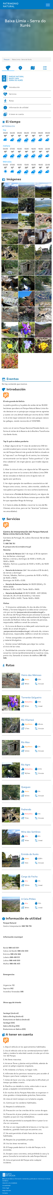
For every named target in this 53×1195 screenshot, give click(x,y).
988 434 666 (15, 954)
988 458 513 (15, 957)
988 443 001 (14, 948)
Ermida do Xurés (30, 854)
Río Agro (25, 765)
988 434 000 (22, 951)
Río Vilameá (27, 720)
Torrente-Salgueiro (31, 698)
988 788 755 (27, 926)
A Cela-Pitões (28, 899)
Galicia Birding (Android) (13, 1016)
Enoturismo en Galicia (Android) (16, 1020)
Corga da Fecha (29, 877)
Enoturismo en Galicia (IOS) (14, 1029)
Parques (7, 59)
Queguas (25, 787)
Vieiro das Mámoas (31, 675)
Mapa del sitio (6, 1190)
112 (13, 985)
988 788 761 (10, 544)
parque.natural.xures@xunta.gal (18, 547)
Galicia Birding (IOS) (11, 1026)
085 (21, 992)
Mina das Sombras (31, 832)
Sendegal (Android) (11, 1013)
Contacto (5, 1193)
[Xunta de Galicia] (9, 1175)
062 (11, 988)
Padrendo (26, 809)
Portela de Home (22, 494)
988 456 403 (15, 964)
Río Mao (25, 742)
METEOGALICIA (8, 126)
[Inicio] (10, 5)
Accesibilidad (6, 1185)
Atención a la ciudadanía (9, 1183)
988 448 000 (14, 960)
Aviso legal (5, 1188)
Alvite (23, 505)
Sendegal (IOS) (9, 1023)
